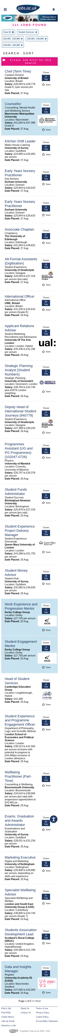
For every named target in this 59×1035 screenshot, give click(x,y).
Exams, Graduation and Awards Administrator (19, 820)
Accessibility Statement (47, 1021)
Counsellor (13, 104)
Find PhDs (6, 1012)
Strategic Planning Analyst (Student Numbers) (19, 370)
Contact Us (26, 1012)
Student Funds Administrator (16, 492)
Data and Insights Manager (18, 969)
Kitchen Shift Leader (20, 141)
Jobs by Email (7, 1021)
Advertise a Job (8, 1025)
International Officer (19, 296)
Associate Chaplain (19, 229)
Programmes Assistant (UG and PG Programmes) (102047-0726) (19, 450)
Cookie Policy (42, 1017)
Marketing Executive (20, 857)
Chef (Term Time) (18, 71)
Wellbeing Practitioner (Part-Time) (18, 776)
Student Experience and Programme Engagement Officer (20, 720)
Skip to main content (12, 2)
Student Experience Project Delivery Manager (20, 530)
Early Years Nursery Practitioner (20, 173)
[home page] (28, 13)
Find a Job (6, 1008)
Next (38, 1001)
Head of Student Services (17, 681)
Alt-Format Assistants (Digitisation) (21, 261)
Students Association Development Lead (21, 932)
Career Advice (7, 1017)
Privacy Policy (42, 1012)
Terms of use (42, 1008)
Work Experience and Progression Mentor (21, 606)
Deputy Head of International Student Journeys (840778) (20, 411)
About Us (25, 1008)
